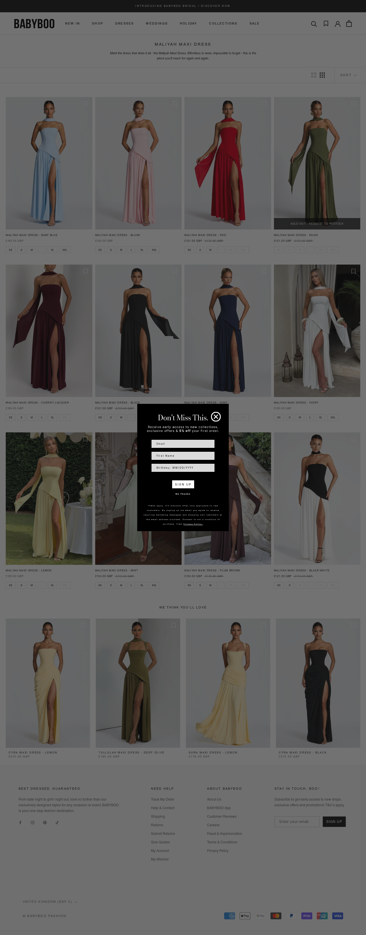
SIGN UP (183, 484)
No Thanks (183, 494)
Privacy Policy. (193, 524)
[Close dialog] (216, 416)
